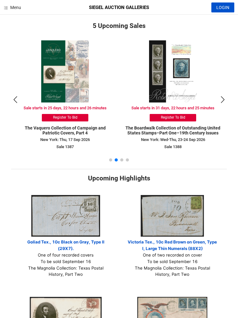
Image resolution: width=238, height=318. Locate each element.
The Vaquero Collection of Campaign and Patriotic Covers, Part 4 (65, 130)
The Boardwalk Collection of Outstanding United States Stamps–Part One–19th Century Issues (173, 130)
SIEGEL (119, 7)
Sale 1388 (173, 146)
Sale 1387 (65, 146)
